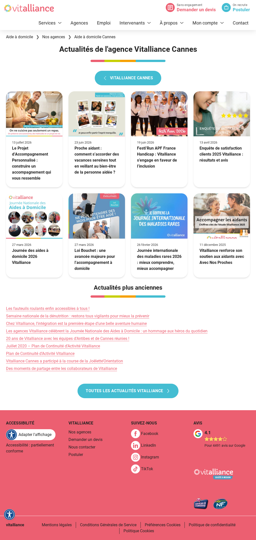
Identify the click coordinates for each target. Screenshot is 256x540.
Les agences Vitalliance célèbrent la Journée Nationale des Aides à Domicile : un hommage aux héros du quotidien (107, 331)
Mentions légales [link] (57, 524)
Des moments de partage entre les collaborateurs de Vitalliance (61, 368)
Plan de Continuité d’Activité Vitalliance (40, 353)
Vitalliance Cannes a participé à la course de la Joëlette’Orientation (64, 361)
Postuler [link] (75, 454)
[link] (146, 433)
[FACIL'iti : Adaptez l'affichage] (9, 514)
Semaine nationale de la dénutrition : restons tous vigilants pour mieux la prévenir (77, 316)
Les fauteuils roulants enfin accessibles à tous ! (48, 308)
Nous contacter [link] (81, 447)
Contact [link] (240, 23)
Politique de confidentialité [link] (212, 524)
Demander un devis (196, 9)
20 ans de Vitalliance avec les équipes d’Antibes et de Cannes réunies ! (67, 338)
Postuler (241, 9)
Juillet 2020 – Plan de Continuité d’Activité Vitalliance (53, 346)
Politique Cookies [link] (139, 530)
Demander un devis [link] (85, 439)
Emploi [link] (103, 23)
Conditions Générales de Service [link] (108, 524)
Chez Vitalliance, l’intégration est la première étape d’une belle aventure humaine (76, 323)
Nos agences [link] (79, 432)
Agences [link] (79, 23)
